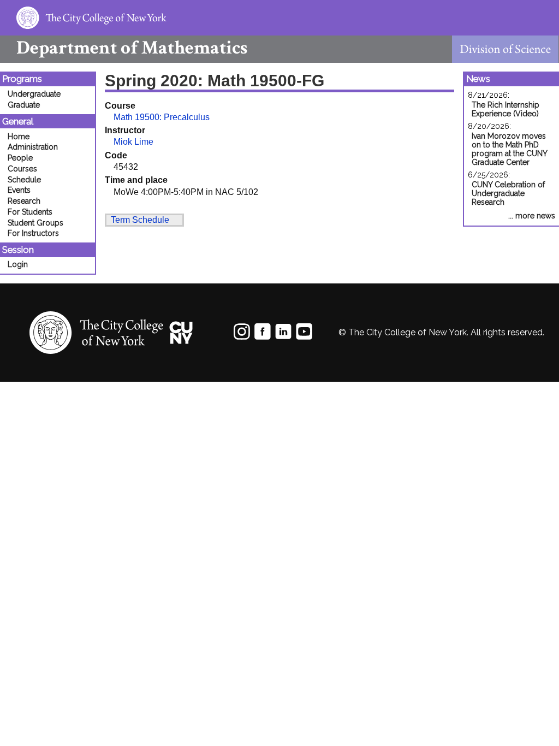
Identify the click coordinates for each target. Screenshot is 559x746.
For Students (30, 212)
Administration (33, 147)
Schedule (24, 179)
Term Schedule (140, 219)
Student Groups (35, 222)
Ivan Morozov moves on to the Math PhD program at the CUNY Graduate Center (509, 149)
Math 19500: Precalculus (162, 117)
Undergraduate (34, 94)
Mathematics (131, 47)
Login (18, 264)
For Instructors (33, 233)
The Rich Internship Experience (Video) (505, 109)
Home (18, 136)
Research (24, 201)
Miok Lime (133, 141)
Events (19, 190)
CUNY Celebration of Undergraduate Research (508, 193)
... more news (531, 215)
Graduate (24, 104)
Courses (22, 168)
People (20, 157)
